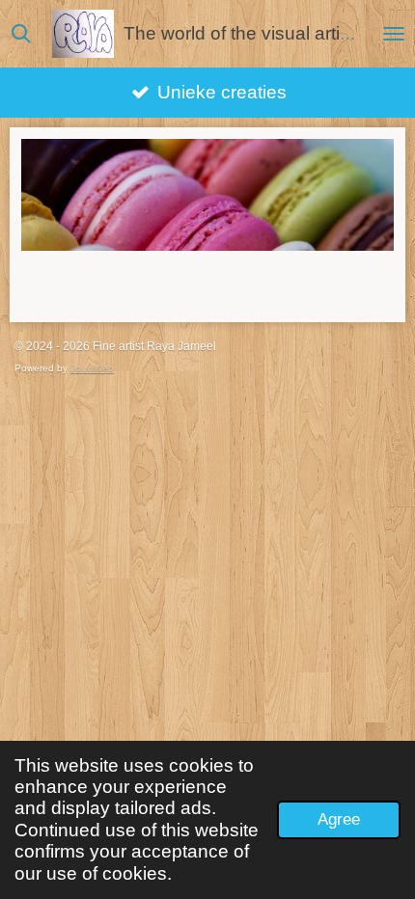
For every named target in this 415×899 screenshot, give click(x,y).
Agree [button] (339, 819)
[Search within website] (21, 34)
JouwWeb (92, 368)
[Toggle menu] (394, 34)
